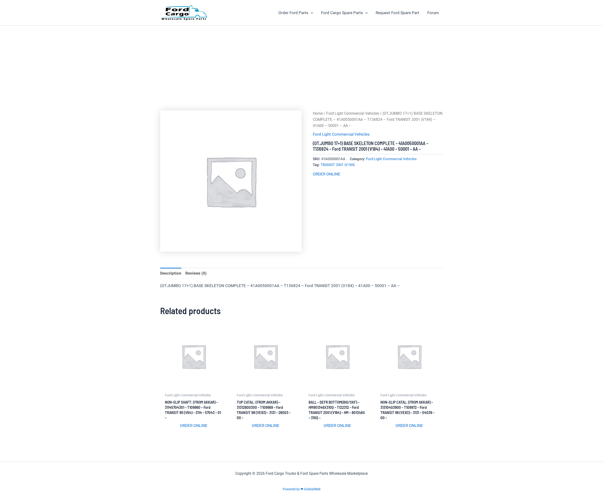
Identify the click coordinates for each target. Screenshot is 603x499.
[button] (310, 12)
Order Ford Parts (293, 12)
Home (318, 113)
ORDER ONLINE (326, 174)
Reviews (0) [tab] (196, 273)
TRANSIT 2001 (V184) (338, 165)
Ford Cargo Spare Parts (342, 12)
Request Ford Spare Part (397, 12)
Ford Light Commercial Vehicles (352, 113)
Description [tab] (170, 273)
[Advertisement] (301, 61)
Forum (433, 12)
